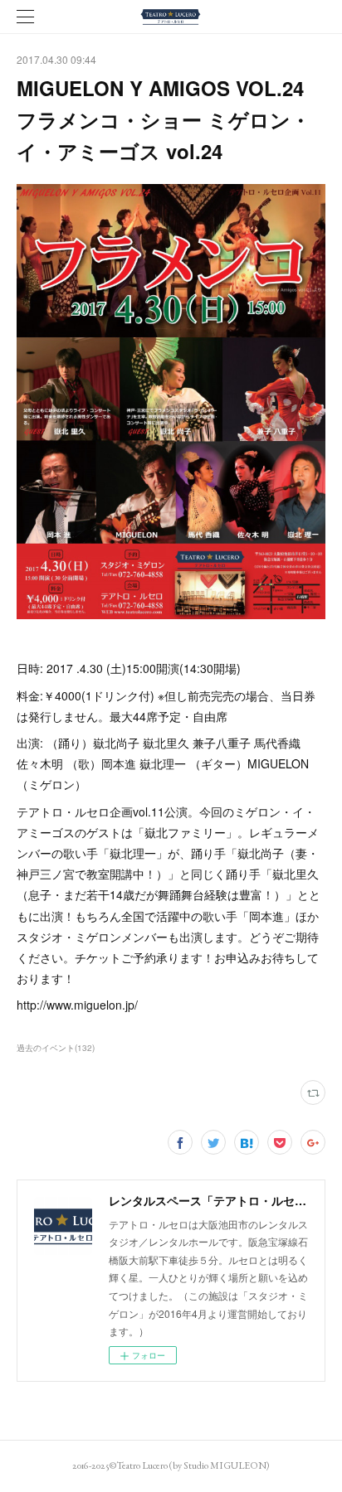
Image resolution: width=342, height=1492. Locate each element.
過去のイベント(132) (56, 1048)
